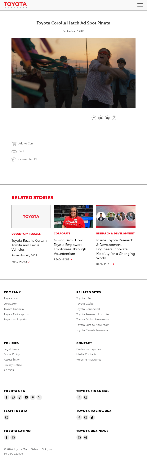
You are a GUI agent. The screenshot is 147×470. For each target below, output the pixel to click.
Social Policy (12, 354)
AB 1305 (9, 370)
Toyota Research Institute (92, 314)
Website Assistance (88, 359)
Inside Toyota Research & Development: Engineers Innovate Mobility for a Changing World (115, 248)
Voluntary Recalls (26, 234)
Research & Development (115, 233)
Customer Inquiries (88, 349)
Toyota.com (11, 298)
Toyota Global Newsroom (92, 319)
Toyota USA (83, 298)
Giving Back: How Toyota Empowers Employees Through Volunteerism (70, 246)
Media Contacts (86, 354)
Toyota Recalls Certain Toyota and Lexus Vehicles (29, 244)
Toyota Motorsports (16, 314)
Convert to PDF (28, 159)
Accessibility (12, 359)
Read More (19, 261)
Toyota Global (85, 303)
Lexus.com (10, 303)
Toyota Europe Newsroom (92, 325)
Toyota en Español (15, 319)
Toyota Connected (88, 309)
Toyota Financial (14, 309)
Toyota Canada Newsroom (93, 330)
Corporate (62, 233)
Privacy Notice (13, 365)
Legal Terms (11, 349)
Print (21, 151)
